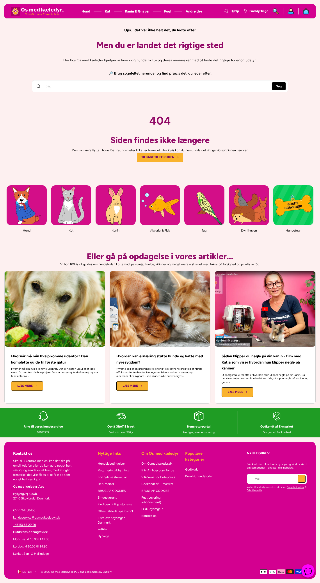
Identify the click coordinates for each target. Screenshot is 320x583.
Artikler (103, 529)
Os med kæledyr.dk (62, 571)
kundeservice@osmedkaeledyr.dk (36, 517)
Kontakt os (148, 516)
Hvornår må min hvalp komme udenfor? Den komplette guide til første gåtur (49, 359)
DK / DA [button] (27, 571)
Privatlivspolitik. (254, 490)
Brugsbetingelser (295, 487)
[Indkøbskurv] (304, 11)
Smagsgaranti (107, 497)
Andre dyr (194, 11)
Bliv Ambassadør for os (157, 470)
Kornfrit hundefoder (199, 476)
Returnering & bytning (113, 470)
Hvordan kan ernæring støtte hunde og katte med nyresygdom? (159, 359)
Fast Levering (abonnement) (151, 500)
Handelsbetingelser (111, 463)
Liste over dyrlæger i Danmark (112, 520)
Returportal (106, 484)
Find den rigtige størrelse (115, 504)
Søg (279, 86)
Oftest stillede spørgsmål (115, 511)
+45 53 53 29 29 (24, 525)
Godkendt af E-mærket (157, 484)
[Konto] (291, 11)
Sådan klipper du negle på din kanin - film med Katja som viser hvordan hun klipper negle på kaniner (261, 362)
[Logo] (37, 11)
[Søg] (275, 11)
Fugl (167, 11)
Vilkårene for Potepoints (158, 477)
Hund (86, 11)
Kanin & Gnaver (137, 11)
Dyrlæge (103, 536)
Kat (107, 11)
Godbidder (192, 469)
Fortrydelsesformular (112, 477)
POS (76, 571)
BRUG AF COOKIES (112, 491)
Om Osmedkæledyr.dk (156, 463)
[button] (302, 479)
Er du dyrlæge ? (152, 509)
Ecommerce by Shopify (98, 571)
